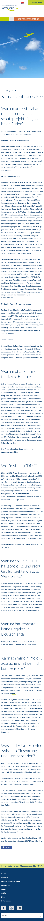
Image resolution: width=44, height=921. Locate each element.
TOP (38, 866)
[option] (22, 49)
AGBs (3, 893)
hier (8, 547)
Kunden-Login (36, 2)
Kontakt (4, 877)
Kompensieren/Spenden (29, 19)
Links (3, 897)
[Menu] (4, 19)
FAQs (10, 866)
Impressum (5, 885)
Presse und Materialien (10, 881)
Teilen (7, 848)
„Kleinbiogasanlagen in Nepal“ (29, 681)
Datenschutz (6, 901)
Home (3, 866)
